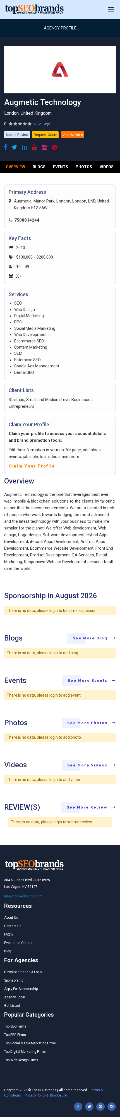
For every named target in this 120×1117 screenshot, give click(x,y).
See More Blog (91, 638)
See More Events (88, 680)
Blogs (39, 167)
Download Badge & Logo (23, 972)
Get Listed (12, 1006)
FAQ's (8, 934)
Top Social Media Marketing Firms (30, 1043)
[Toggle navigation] (111, 9)
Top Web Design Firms (21, 1060)
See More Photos (88, 723)
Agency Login (14, 997)
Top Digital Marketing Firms (25, 1052)
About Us (11, 918)
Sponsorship (13, 980)
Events (60, 167)
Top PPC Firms (15, 1035)
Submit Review (17, 135)
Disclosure (58, 1095)
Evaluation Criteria (18, 943)
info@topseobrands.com (23, 896)
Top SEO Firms (15, 1026)
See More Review (88, 807)
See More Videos (88, 765)
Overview (15, 167)
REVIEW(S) (43, 124)
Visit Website (73, 135)
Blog (7, 951)
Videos (107, 167)
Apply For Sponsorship (21, 989)
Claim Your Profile (32, 466)
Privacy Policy (35, 1095)
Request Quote (45, 135)
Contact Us (12, 926)
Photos (84, 167)
